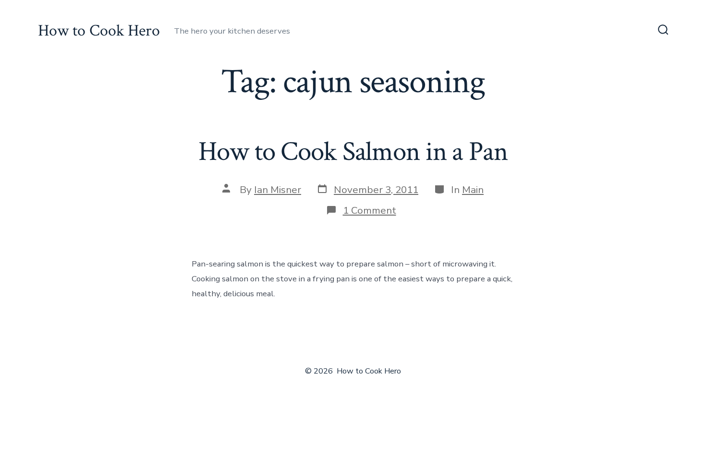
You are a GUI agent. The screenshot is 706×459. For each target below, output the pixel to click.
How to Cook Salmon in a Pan (352, 151)
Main (473, 189)
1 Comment (369, 210)
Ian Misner (277, 189)
